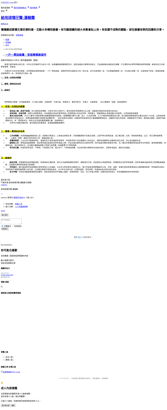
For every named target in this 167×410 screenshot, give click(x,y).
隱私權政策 (96, 378)
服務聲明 (105, 378)
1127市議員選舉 (21, 207)
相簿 (7, 40)
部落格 (8, 42)
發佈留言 (5, 229)
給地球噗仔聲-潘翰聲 (18, 18)
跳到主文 (4, 24)
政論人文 (18, 204)
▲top (3, 211)
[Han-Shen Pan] (7, 275)
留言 (21, 198)
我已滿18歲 (5, 405)
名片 (7, 45)
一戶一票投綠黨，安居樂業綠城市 (25, 54)
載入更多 (5, 215)
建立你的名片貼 (5, 277)
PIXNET (66, 378)
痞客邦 (16, 198)
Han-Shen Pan (5, 273)
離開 (13, 405)
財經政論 (19, 35)
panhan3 (4, 185)
